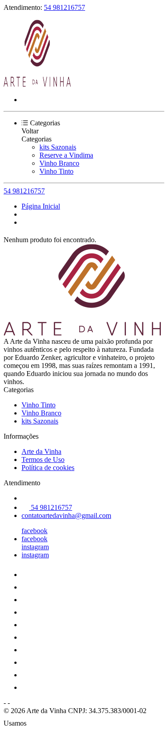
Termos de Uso (43, 459)
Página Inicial (41, 206)
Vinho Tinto (56, 171)
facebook (34, 530)
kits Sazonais (57, 147)
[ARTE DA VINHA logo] (37, 84)
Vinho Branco (59, 163)
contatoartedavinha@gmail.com (66, 515)
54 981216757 (64, 7)
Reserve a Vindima (66, 155)
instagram (35, 547)
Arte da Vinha (41, 451)
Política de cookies (48, 467)
